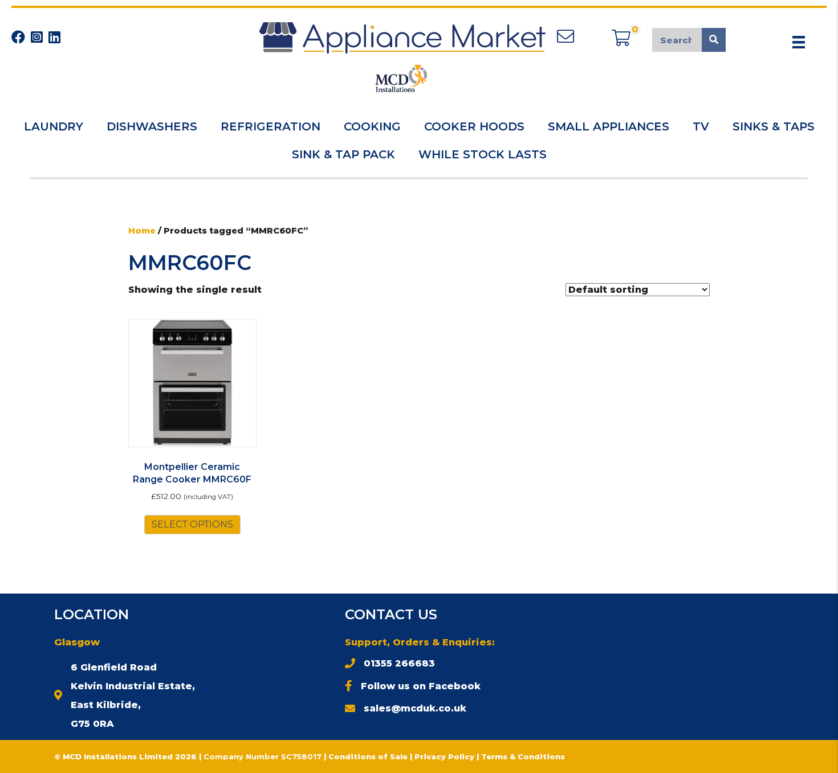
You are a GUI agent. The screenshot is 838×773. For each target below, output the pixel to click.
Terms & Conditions (523, 756)
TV (701, 126)
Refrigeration (270, 126)
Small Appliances (608, 126)
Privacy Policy (445, 756)
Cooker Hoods (474, 126)
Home (142, 231)
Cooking (372, 126)
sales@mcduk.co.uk (415, 708)
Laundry (53, 126)
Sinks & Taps (774, 126)
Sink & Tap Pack (343, 154)
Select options (192, 524)
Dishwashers (152, 126)
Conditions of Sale (368, 756)
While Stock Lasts (482, 154)
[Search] (714, 40)
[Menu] (798, 42)
